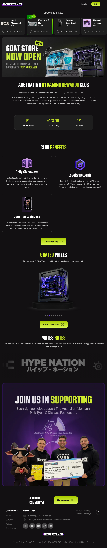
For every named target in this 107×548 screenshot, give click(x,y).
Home (8, 515)
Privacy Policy (18, 542)
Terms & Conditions (34, 542)
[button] (45, 315)
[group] (40, 26)
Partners (9, 524)
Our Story (9, 520)
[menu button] (103, 4)
